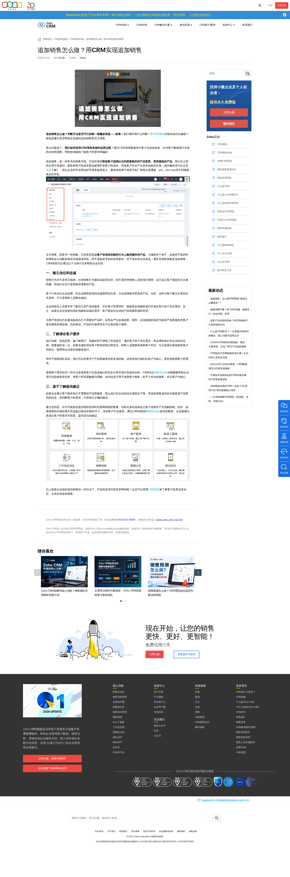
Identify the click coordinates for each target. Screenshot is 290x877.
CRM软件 (241, 712)
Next (198, 572)
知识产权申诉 (149, 831)
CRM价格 (141, 24)
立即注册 (282, 5)
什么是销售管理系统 (227, 203)
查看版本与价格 (186, 654)
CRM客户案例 (207, 24)
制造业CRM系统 (225, 211)
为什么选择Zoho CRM (247, 707)
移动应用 (185, 24)
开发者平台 (119, 752)
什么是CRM (223, 186)
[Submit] (216, 818)
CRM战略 (241, 697)
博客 (197, 712)
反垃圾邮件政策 (166, 831)
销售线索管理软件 (226, 169)
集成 (197, 697)
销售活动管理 (120, 712)
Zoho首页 (99, 831)
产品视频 (158, 697)
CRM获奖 (200, 717)
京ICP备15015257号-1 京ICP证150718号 (176, 841)
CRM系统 (158, 134)
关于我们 (111, 831)
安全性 (116, 747)
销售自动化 (160, 372)
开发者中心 (160, 702)
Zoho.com (19, 5)
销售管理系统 (224, 177)
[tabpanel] (64, 576)
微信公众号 (160, 725)
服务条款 (181, 831)
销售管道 (241, 722)
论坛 (197, 702)
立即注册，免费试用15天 (52, 758)
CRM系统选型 (61, 39)
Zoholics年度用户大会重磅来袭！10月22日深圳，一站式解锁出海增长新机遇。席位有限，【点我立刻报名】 (139, 15)
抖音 (156, 730)
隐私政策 (193, 831)
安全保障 (135, 831)
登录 (271, 5)
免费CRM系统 (224, 161)
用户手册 (158, 691)
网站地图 (199, 727)
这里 (48, 170)
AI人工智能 (118, 722)
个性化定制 (119, 727)
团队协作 (117, 737)
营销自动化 (153, 411)
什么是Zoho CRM (245, 702)
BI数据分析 (118, 707)
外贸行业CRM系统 (227, 219)
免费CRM (241, 747)
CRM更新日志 (202, 722)
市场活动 (158, 712)
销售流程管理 (120, 697)
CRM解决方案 (162, 24)
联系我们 (247, 24)
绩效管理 (117, 717)
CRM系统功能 (77, 39)
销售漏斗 (222, 236)
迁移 (197, 707)
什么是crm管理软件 (227, 194)
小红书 (157, 735)
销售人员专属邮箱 (245, 742)
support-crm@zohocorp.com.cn (225, 800)
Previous (37, 572)
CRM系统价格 (224, 152)
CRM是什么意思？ (245, 691)
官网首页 (47, 39)
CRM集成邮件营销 (245, 727)
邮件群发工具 (224, 270)
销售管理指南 (224, 228)
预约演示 (229, 123)
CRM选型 (241, 752)
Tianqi (82, 57)
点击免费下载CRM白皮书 (52, 768)
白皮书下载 (160, 707)
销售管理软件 (243, 732)
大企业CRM (223, 261)
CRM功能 (121, 24)
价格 (197, 691)
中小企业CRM (224, 253)
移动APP (117, 742)
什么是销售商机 (225, 245)
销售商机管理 (243, 737)
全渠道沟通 (119, 702)
